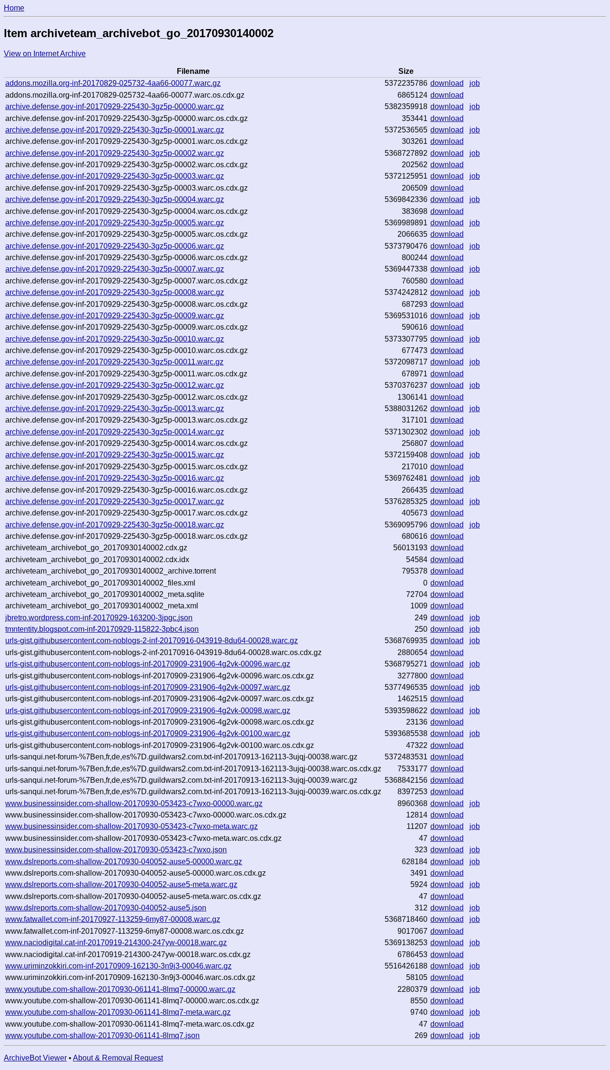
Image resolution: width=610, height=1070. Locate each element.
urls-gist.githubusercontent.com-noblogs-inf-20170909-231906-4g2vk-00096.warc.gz (147, 664)
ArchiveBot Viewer (35, 1058)
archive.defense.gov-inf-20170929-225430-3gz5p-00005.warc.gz (114, 223)
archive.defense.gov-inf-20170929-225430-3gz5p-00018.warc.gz (114, 525)
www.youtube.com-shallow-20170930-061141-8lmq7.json (102, 1035)
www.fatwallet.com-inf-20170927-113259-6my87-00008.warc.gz (112, 919)
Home (14, 8)
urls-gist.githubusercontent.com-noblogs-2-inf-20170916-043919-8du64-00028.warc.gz (151, 640)
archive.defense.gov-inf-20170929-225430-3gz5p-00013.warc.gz (114, 408)
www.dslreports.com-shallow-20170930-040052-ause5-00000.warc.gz (123, 862)
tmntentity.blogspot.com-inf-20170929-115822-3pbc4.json (102, 629)
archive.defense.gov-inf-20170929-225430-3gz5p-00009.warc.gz (114, 316)
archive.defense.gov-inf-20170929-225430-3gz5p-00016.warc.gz (114, 478)
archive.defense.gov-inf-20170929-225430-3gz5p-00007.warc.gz (114, 269)
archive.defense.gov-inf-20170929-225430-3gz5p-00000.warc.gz (114, 106)
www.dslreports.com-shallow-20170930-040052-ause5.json (105, 908)
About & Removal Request (118, 1058)
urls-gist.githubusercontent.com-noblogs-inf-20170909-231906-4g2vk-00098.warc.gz (147, 711)
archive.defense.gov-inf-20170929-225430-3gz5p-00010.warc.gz (114, 339)
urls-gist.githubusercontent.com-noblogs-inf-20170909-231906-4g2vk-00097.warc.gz (147, 687)
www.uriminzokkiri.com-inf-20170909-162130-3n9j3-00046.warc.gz (118, 966)
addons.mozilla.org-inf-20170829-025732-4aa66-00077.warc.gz (113, 83)
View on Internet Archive (45, 54)
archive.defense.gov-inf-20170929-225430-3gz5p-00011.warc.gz (114, 362)
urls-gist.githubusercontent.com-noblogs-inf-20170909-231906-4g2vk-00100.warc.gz (147, 733)
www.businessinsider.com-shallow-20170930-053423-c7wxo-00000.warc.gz (134, 803)
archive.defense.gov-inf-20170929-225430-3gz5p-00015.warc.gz (114, 455)
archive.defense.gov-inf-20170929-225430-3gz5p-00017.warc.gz (114, 501)
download (447, 83)
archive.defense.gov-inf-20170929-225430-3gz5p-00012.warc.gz (114, 385)
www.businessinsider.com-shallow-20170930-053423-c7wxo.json (116, 850)
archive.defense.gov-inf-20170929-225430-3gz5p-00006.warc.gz (114, 246)
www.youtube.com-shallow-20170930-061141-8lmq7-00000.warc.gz (120, 989)
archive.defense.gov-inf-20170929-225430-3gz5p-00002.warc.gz (114, 153)
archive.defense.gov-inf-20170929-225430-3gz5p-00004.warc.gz (114, 199)
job (474, 83)
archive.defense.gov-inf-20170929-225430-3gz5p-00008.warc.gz (114, 292)
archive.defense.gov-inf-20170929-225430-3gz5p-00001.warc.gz (114, 130)
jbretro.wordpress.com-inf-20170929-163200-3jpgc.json (99, 618)
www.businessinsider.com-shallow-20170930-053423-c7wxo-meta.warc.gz (131, 826)
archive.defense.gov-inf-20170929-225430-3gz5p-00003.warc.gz (114, 176)
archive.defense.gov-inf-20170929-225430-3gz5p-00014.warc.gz (114, 432)
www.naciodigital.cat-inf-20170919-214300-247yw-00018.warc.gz (116, 943)
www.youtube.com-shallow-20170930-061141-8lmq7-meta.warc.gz (118, 1012)
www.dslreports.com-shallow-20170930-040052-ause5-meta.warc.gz (121, 884)
